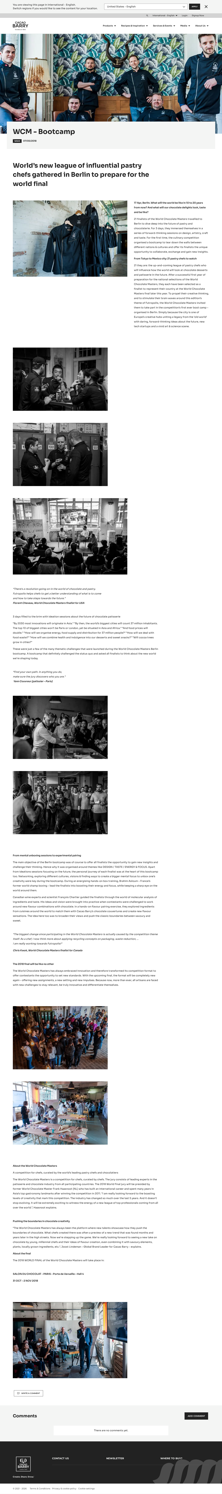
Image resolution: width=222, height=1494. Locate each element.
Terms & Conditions (40, 1488)
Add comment (196, 1416)
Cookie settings (86, 1488)
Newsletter (115, 1458)
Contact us (60, 1458)
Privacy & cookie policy (64, 1488)
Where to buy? (171, 1458)
